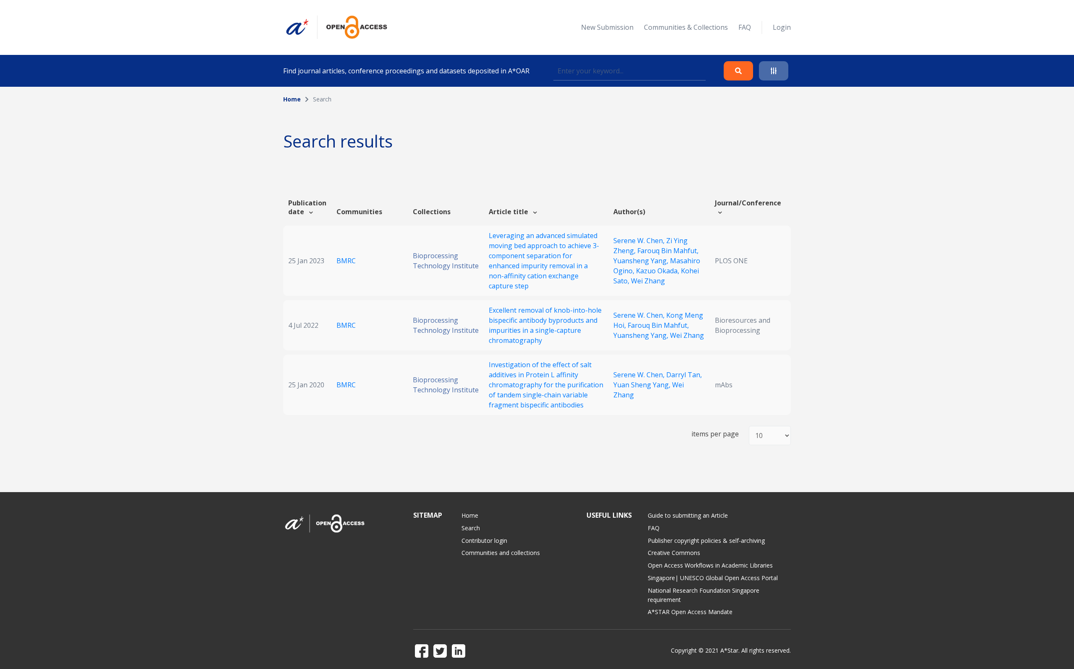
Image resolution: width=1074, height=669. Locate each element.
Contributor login (484, 541)
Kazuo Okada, (658, 270)
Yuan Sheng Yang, (642, 384)
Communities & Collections (686, 27)
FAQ (744, 27)
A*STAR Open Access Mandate (690, 612)
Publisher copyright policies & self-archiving (706, 541)
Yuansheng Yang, (641, 260)
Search (470, 528)
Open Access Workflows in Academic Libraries (710, 565)
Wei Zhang (648, 280)
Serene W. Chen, (639, 240)
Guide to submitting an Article (688, 515)
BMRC (346, 260)
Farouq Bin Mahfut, (668, 250)
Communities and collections (500, 553)
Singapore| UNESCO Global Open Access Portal (713, 578)
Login (782, 27)
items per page (715, 434)
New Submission (607, 27)
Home (292, 99)
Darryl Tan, (684, 374)
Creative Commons (674, 553)
